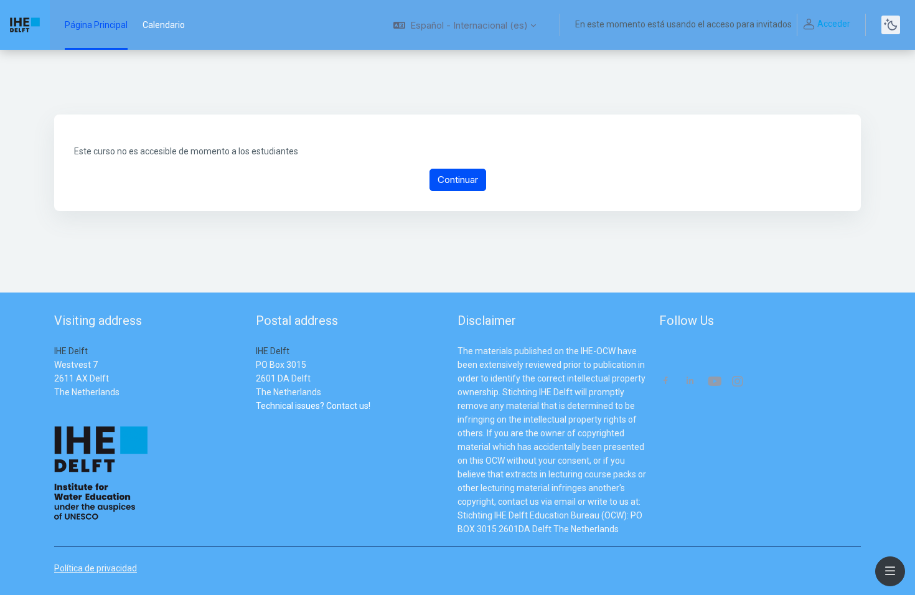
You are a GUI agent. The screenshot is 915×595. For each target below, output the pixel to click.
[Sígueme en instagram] (738, 382)
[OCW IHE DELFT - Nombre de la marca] (25, 25)
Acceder (833, 24)
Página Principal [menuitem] (96, 25)
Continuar (458, 179)
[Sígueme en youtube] (714, 382)
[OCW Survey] (257, 419)
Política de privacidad (95, 568)
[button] (464, 25)
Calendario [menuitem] (164, 25)
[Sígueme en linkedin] (690, 382)
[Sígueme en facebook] (665, 382)
